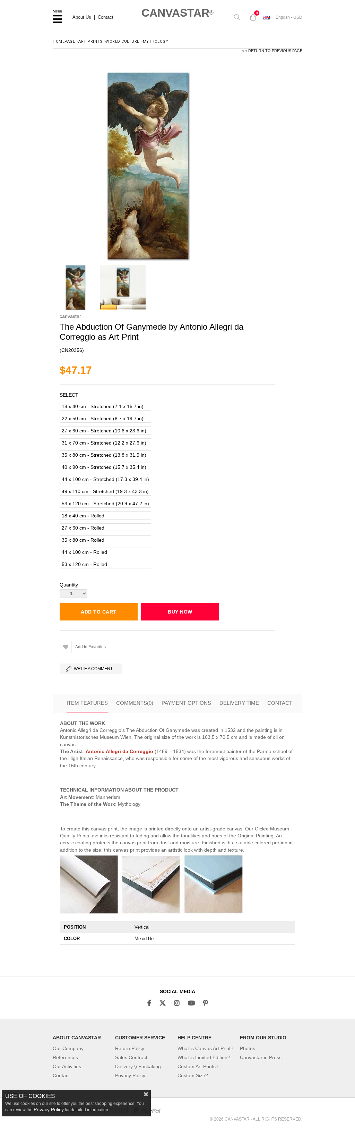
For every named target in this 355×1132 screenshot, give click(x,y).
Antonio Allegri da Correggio (119, 751)
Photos (247, 1048)
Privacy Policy (130, 1075)
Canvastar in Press (261, 1057)
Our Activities (67, 1066)
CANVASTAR (177, 13)
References (65, 1057)
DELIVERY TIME (239, 703)
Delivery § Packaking (138, 1066)
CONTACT (279, 703)
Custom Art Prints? (198, 1066)
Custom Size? (193, 1075)
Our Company (68, 1048)
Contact (105, 17)
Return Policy (129, 1048)
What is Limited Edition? (204, 1057)
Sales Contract (131, 1057)
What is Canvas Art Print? (205, 1048)
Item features (87, 703)
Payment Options (186, 703)
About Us (81, 17)
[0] (251, 17)
